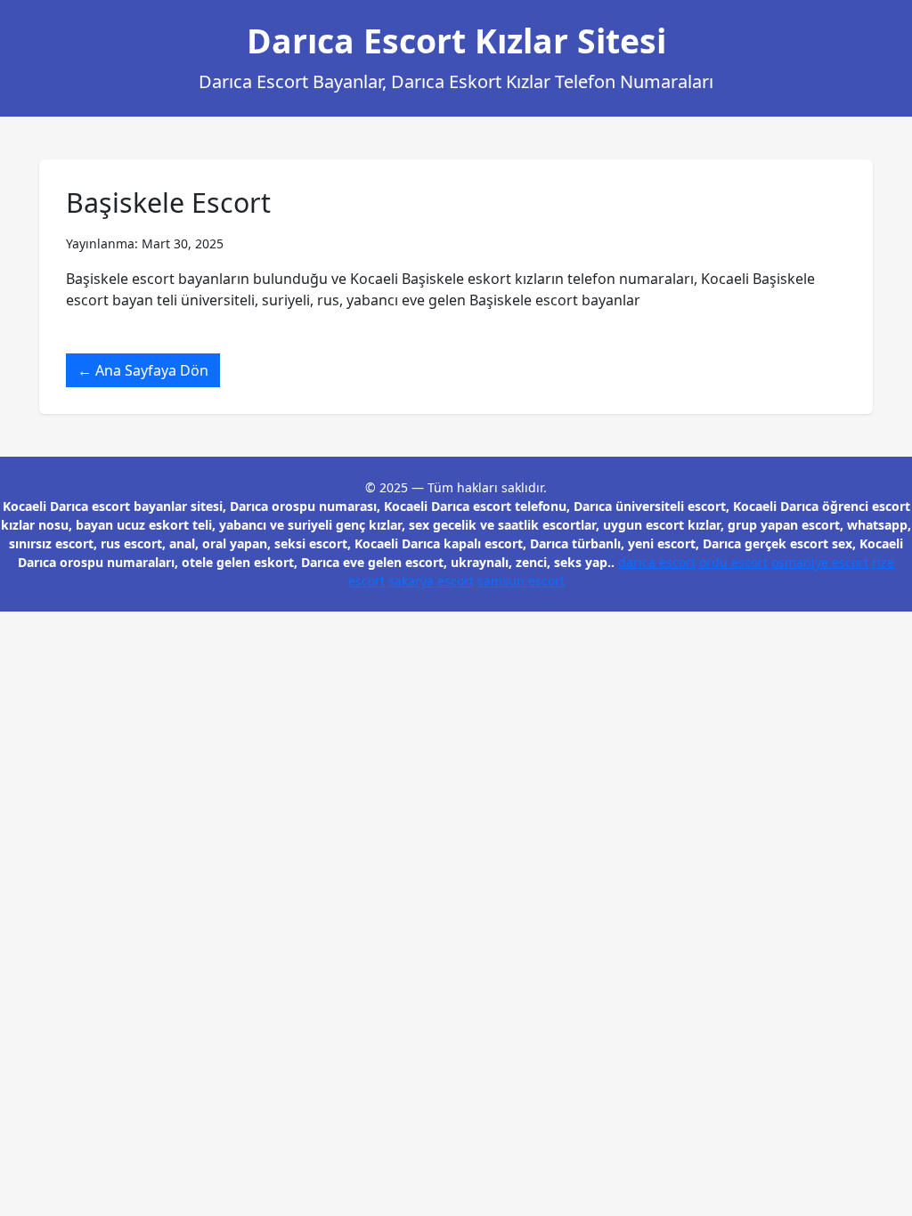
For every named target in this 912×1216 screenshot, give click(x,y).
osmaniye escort (819, 562)
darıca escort (657, 562)
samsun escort (521, 580)
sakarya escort (431, 580)
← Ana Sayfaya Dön (142, 370)
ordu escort (733, 562)
